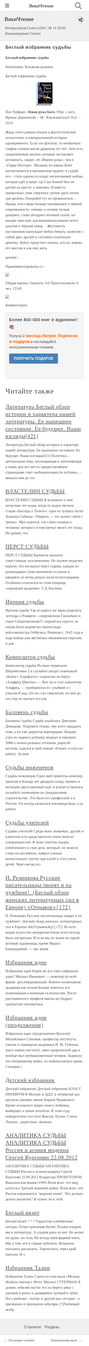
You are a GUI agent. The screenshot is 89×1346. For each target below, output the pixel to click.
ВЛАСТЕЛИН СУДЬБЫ (35, 491)
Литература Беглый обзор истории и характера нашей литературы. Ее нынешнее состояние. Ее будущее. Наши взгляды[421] (43, 421)
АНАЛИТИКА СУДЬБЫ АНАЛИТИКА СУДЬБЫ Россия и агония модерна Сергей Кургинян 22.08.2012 (41, 1146)
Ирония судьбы (24, 601)
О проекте (32, 1327)
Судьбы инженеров (29, 767)
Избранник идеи (26, 962)
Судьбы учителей (27, 822)
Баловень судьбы (26, 712)
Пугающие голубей (21, 1340)
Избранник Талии (27, 1267)
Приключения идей (64, 1340)
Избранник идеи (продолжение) (26, 1021)
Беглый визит (22, 1212)
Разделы (52, 1327)
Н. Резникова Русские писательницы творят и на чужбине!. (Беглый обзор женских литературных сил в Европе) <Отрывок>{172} (42, 892)
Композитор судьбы (30, 656)
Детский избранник (30, 1080)
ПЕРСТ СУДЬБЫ (27, 546)
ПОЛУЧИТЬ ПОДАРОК (33, 358)
